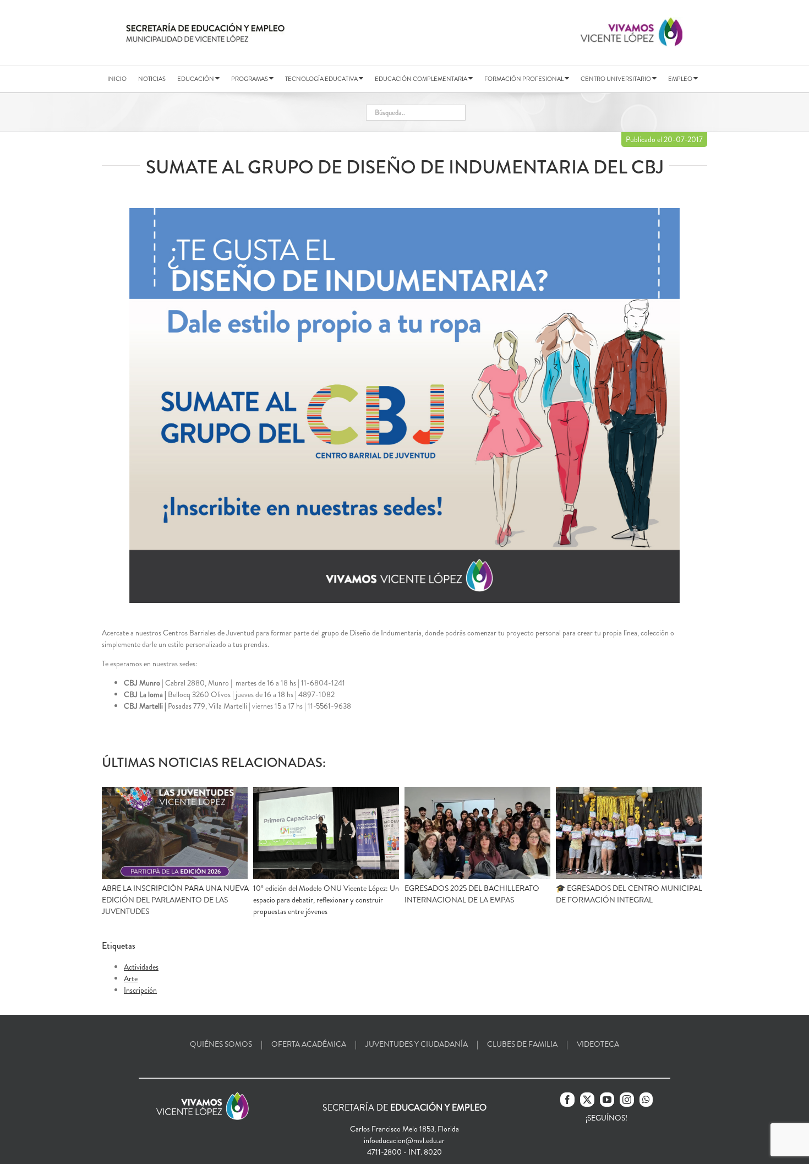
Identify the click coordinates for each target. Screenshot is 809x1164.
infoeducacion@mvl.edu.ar (404, 1140)
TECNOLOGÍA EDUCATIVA (322, 78)
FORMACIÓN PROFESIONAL (524, 78)
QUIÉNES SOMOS (221, 1043)
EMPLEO (680, 78)
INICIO (117, 78)
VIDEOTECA (598, 1043)
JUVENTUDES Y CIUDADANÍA (416, 1043)
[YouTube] (607, 1099)
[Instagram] (627, 1099)
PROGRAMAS (250, 78)
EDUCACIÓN (196, 78)
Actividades (141, 966)
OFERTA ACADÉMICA (308, 1043)
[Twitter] (587, 1099)
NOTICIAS (152, 78)
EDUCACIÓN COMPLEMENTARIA (421, 78)
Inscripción (140, 990)
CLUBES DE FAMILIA (522, 1043)
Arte (131, 978)
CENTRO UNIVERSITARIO (616, 78)
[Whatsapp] (646, 1099)
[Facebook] (567, 1099)
